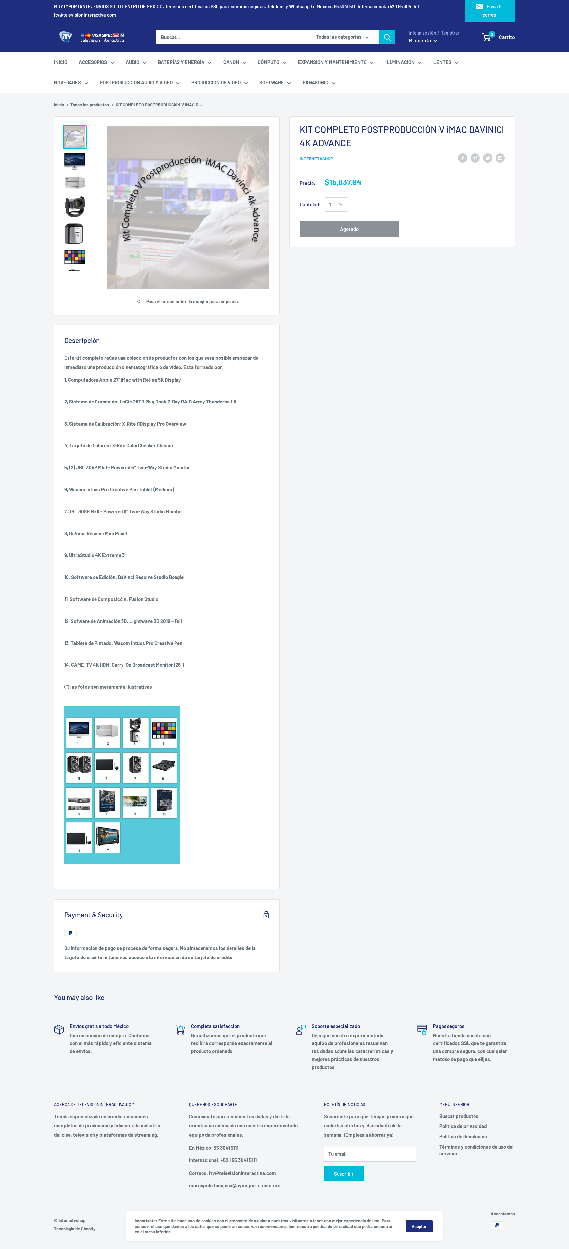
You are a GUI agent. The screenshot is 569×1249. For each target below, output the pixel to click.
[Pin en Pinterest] (475, 158)
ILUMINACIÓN (400, 62)
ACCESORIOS (93, 62)
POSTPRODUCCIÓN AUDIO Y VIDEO (136, 82)
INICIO (60, 62)
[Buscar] (387, 37)
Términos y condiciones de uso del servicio (476, 1150)
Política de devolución (463, 1136)
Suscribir (344, 1174)
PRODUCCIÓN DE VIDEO (216, 82)
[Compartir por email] (500, 158)
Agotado (349, 229)
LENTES (442, 62)
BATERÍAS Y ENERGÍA (181, 62)
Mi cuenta (420, 40)
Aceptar (419, 1226)
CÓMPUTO (268, 62)
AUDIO (132, 62)
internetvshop (316, 158)
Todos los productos (89, 104)
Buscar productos (458, 1116)
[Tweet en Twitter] (487, 158)
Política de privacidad (463, 1126)
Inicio (59, 104)
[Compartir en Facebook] (462, 158)
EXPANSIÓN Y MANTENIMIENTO (332, 62)
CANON (231, 62)
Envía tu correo (493, 11)
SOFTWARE (271, 82)
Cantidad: (310, 204)
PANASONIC (315, 82)
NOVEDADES (67, 82)
